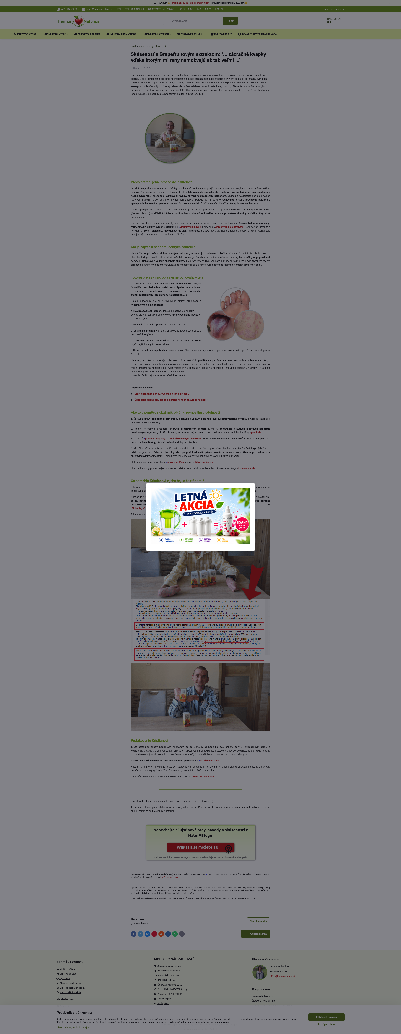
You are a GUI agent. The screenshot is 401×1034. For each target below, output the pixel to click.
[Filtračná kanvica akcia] (200, 543)
